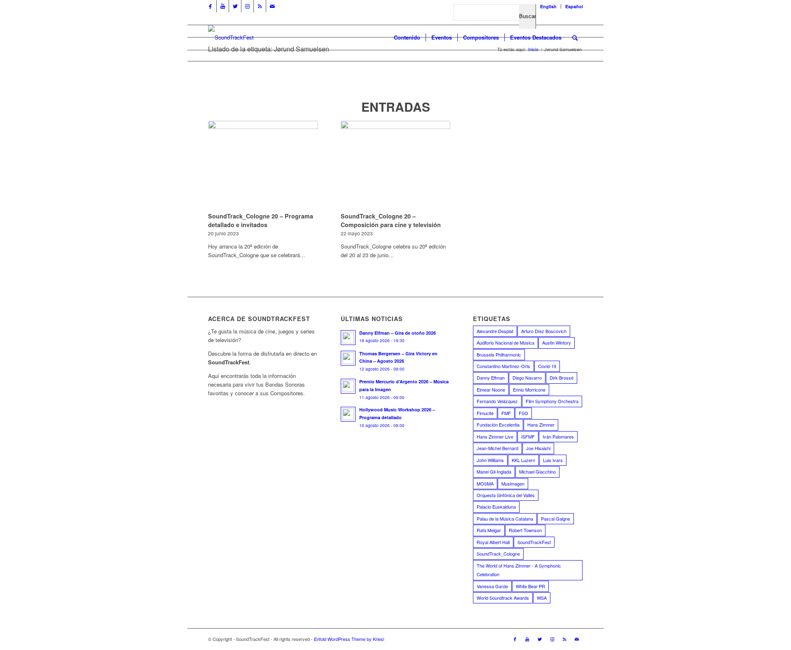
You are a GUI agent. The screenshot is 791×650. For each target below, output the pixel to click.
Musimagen (512, 483)
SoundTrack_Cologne (498, 553)
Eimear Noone (491, 389)
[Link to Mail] (272, 6)
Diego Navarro (527, 377)
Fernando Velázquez (497, 401)
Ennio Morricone (529, 389)
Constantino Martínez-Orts (503, 366)
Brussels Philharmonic (499, 354)
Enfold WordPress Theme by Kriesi (349, 639)
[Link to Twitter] (235, 6)
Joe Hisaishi (538, 448)
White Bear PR (530, 586)
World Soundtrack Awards (503, 597)
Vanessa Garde (492, 586)
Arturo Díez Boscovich (543, 331)
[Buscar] (575, 37)
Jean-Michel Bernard (497, 448)
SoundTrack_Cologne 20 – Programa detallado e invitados (260, 220)
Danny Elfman (491, 377)
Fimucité (485, 413)
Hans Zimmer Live (495, 436)
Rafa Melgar (489, 530)
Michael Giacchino (537, 471)
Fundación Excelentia (498, 424)
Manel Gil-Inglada (494, 471)
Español (574, 6)
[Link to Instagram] (247, 6)
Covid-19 (547, 366)
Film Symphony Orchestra (552, 401)
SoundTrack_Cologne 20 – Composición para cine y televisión (391, 220)
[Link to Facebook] (210, 6)
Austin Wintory (556, 342)
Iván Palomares (558, 436)
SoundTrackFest (534, 542)
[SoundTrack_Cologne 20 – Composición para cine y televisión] (396, 165)
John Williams (490, 460)
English (548, 6)
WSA (542, 597)
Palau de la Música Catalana (505, 518)
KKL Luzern (523, 460)
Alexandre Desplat (495, 331)
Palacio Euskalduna (496, 506)
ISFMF (528, 436)
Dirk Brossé (561, 377)
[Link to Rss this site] (260, 6)
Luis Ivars (553, 460)
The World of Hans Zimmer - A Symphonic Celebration (519, 569)
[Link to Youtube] (223, 6)
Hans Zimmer (541, 424)
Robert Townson (525, 530)
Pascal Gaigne (555, 518)
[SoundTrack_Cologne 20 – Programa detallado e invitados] (263, 165)
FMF (506, 413)
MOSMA (485, 483)
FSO (523, 413)
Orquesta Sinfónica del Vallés (506, 495)
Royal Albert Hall (493, 542)
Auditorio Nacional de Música (505, 342)
